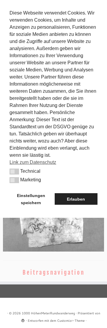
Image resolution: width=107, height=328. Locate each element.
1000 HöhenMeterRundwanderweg (48, 313)
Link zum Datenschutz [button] (33, 162)
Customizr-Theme (71, 320)
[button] (14, 172)
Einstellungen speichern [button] (31, 199)
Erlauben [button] (76, 199)
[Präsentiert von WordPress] (23, 319)
